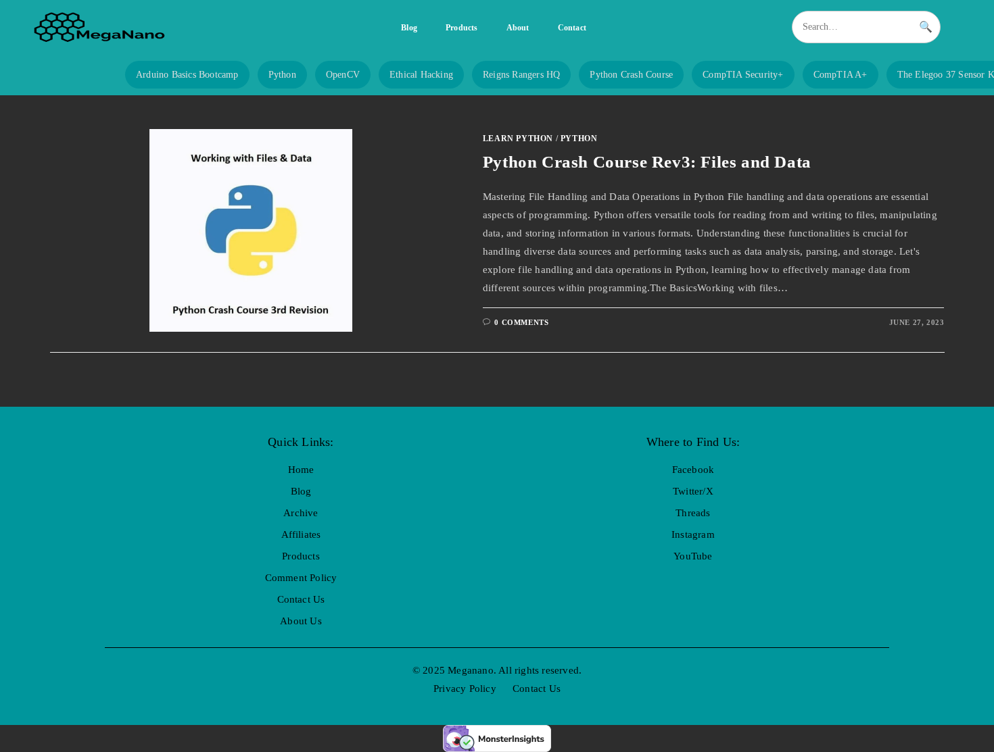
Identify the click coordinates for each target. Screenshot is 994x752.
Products (462, 27)
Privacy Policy (464, 688)
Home (301, 469)
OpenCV (343, 75)
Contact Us (301, 599)
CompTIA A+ (840, 75)
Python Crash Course (631, 75)
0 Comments (521, 322)
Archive (300, 512)
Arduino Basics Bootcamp (187, 75)
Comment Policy (301, 577)
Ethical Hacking (421, 75)
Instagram (693, 534)
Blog (409, 27)
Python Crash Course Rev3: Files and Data (647, 162)
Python (282, 75)
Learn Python (518, 138)
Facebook (693, 469)
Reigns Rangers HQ (521, 75)
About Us (301, 621)
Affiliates (301, 534)
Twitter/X (693, 491)
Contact (572, 27)
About (517, 27)
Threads (693, 512)
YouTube (692, 556)
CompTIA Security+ (743, 75)
